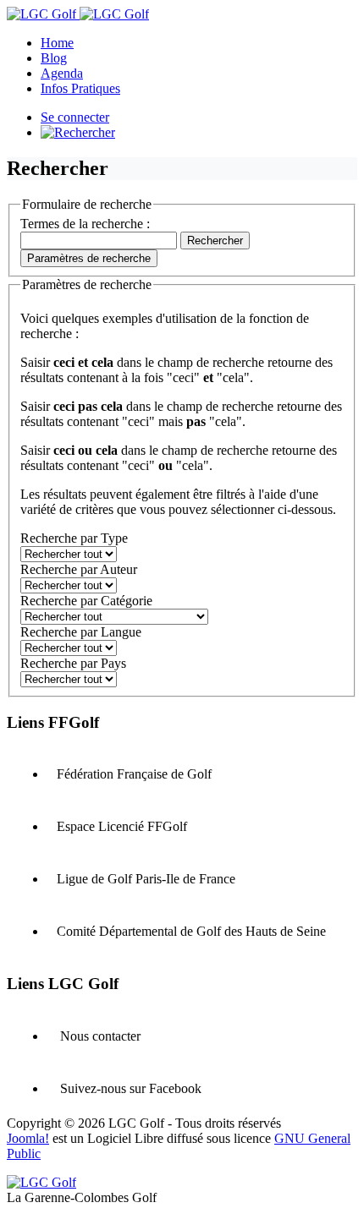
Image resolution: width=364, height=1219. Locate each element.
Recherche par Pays (73, 663)
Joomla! (28, 1138)
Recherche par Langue (80, 632)
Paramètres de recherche (89, 258)
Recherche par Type (74, 538)
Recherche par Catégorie (86, 600)
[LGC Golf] (78, 14)
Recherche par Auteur (78, 569)
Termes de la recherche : (85, 223)
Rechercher (215, 240)
